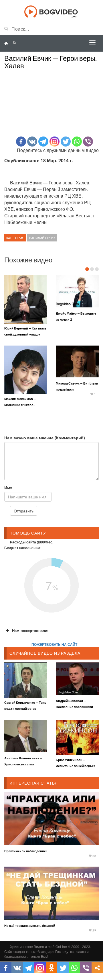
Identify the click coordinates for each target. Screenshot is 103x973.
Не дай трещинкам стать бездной (29, 925)
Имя (8, 487)
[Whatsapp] (77, 142)
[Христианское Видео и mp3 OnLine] (51, 11)
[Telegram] (43, 142)
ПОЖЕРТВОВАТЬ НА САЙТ (54, 644)
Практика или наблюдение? (25, 851)
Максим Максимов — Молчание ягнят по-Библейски (20, 405)
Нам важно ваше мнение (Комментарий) (44, 437)
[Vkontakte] (32, 142)
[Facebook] (21, 142)
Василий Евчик (42, 237)
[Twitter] (66, 142)
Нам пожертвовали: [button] (30, 630)
